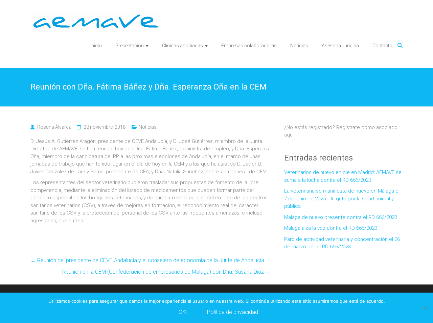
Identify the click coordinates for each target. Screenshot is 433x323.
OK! (183, 312)
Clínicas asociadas (182, 45)
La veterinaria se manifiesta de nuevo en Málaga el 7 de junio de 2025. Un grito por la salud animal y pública (342, 198)
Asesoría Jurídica (340, 45)
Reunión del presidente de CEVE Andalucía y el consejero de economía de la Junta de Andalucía (147, 260)
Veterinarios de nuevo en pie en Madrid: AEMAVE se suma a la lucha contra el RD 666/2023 (343, 176)
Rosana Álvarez (54, 127)
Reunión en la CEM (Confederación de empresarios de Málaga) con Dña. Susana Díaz (166, 272)
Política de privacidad (232, 312)
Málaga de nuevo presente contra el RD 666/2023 (340, 217)
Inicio (96, 45)
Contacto (382, 45)
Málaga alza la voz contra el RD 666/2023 (330, 228)
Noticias (299, 45)
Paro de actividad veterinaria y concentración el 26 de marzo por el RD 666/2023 (342, 243)
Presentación (129, 45)
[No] (424, 307)
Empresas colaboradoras (249, 45)
